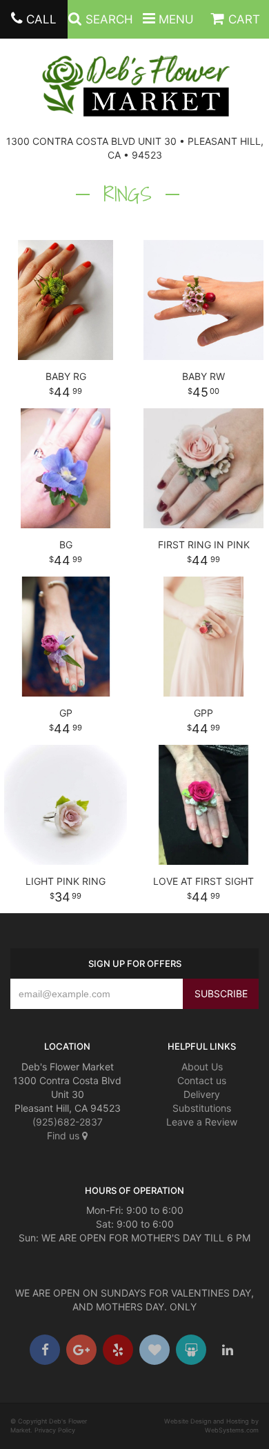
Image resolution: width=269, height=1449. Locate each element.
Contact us (201, 1080)
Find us (64, 1135)
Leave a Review (201, 1122)
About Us (202, 1066)
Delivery (201, 1094)
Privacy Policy (54, 1430)
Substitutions (201, 1108)
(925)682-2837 (67, 1122)
